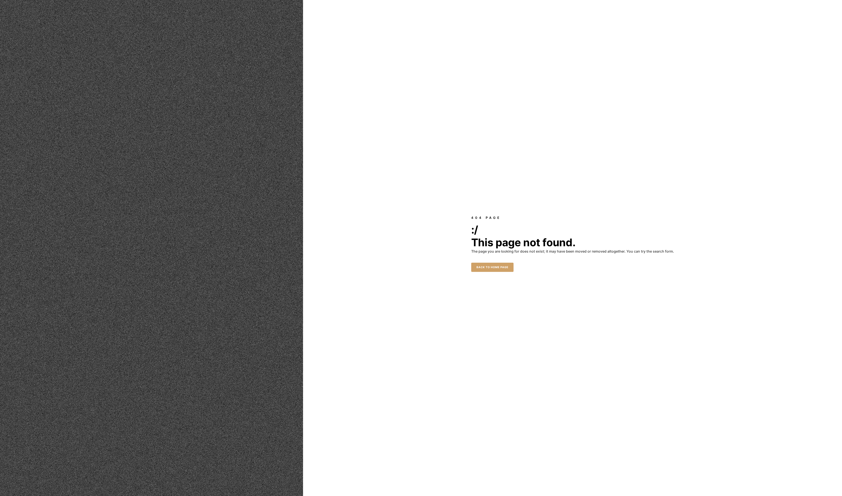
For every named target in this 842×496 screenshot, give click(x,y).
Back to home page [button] (492, 267)
